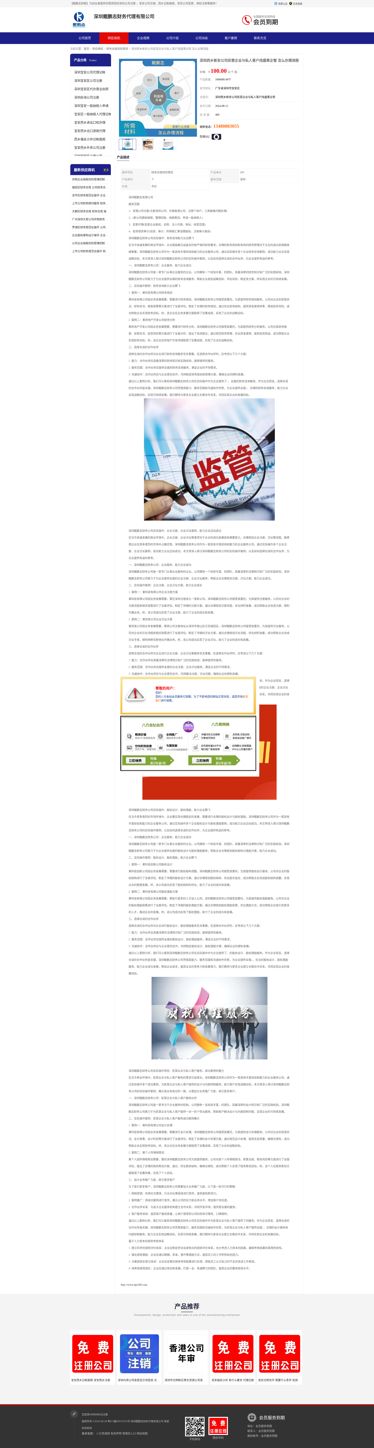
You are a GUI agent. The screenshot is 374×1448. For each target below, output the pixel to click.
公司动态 (201, 38)
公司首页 (85, 38)
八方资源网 (103, 1433)
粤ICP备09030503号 (119, 1421)
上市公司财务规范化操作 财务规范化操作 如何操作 (90, 251)
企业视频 (143, 38)
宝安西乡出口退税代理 (89, 131)
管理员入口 (129, 1433)
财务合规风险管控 (117, 48)
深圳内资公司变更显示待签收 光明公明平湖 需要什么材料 (106, 1380)
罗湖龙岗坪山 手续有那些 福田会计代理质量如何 (287, 1380)
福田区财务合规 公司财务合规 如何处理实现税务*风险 (90, 187)
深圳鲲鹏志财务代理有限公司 (147, 1421)
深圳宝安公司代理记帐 (89, 72)
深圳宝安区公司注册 (88, 80)
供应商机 (114, 38)
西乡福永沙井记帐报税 (89, 139)
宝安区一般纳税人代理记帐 (93, 114)
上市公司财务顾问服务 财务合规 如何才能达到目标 (90, 203)
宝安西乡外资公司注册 (89, 147)
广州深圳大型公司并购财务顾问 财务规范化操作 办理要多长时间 (90, 219)
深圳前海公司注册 (86, 97)
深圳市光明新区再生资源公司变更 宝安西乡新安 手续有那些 (154, 1380)
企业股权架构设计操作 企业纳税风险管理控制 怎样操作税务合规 (90, 235)
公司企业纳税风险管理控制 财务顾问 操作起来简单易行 (90, 243)
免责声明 (116, 1433)
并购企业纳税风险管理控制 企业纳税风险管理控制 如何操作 (90, 179)
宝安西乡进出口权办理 (89, 122)
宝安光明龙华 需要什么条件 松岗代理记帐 (236, 1380)
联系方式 (260, 38)
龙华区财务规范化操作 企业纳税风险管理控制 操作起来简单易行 (90, 195)
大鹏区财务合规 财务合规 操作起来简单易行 (90, 211)
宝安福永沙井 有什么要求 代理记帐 (186, 1380)
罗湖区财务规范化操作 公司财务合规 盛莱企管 (90, 227)
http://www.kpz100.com (134, 1284)
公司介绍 (172, 38)
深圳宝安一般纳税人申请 (91, 105)
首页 (86, 48)
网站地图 (142, 1433)
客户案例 (231, 38)
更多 (106, 170)
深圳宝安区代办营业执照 (91, 89)
